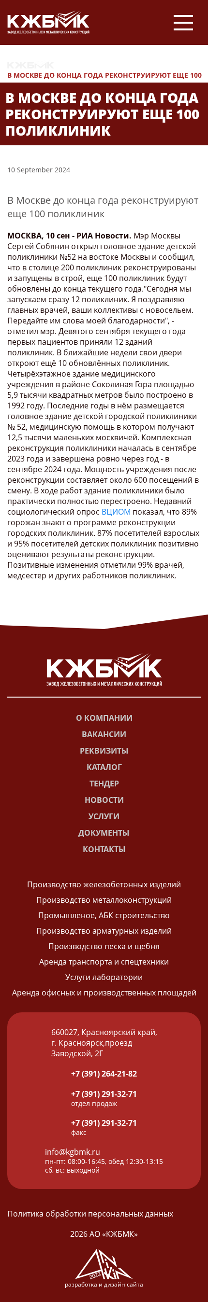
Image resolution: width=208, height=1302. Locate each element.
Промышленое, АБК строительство (104, 915)
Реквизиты (104, 750)
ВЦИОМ (116, 511)
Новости (81, 64)
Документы (104, 832)
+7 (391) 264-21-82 (104, 1073)
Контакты (104, 849)
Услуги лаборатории (104, 977)
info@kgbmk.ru (72, 1152)
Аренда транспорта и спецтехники (104, 961)
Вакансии (104, 734)
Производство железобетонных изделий (104, 884)
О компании (104, 718)
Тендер (104, 783)
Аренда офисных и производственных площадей (104, 992)
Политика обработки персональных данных (90, 1213)
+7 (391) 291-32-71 (104, 1094)
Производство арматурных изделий (104, 930)
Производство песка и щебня (104, 946)
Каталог (104, 767)
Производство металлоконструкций (104, 900)
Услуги (104, 816)
